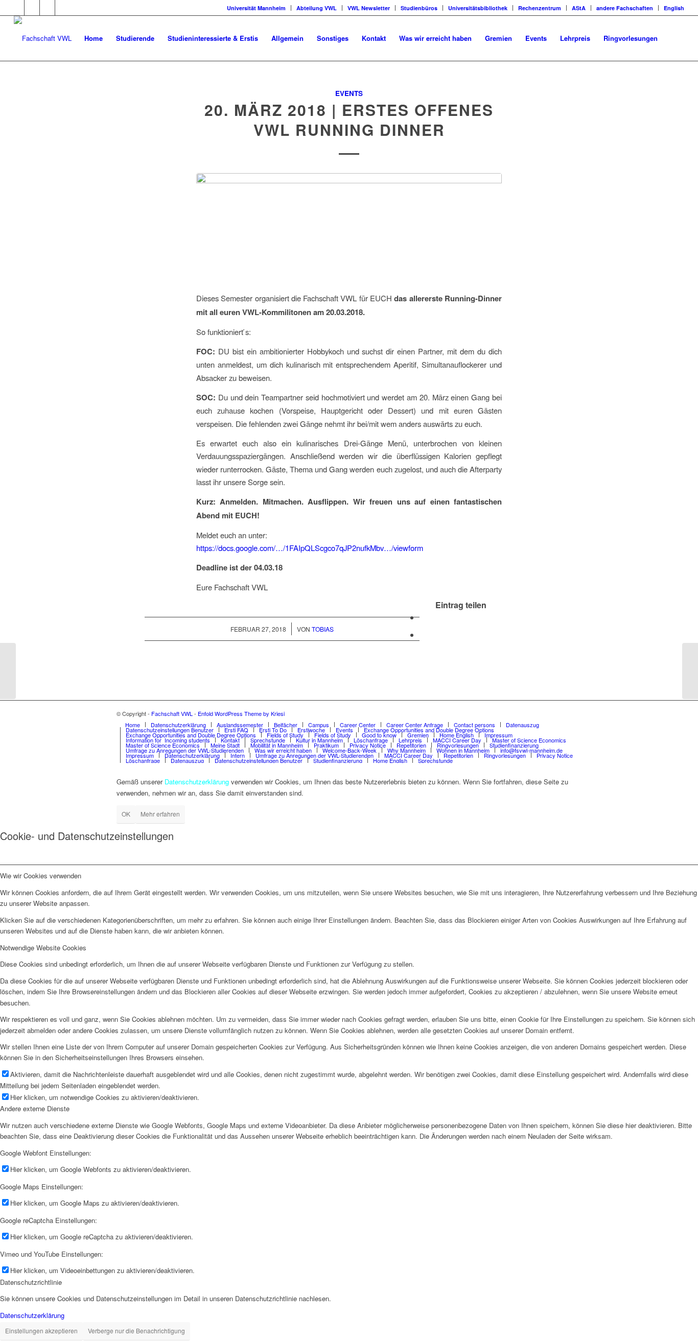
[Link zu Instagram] (47, 7)
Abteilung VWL (316, 8)
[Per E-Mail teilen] (423, 634)
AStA (579, 8)
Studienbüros (419, 8)
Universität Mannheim (256, 8)
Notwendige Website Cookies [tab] (43, 947)
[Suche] (674, 38)
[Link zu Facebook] (16, 7)
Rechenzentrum (539, 8)
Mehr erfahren (160, 813)
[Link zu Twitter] (32, 7)
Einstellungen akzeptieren (41, 1330)
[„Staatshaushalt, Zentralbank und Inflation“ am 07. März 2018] (690, 671)
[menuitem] (93, 38)
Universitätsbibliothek (477, 8)
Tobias (323, 629)
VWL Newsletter (368, 8)
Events (349, 93)
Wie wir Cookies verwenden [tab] (40, 875)
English (674, 8)
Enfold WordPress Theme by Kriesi (241, 713)
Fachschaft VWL (172, 713)
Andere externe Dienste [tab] (34, 1108)
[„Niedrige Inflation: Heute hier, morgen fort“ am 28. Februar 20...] (8, 671)
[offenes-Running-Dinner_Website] (349, 226)
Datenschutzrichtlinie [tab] (31, 1282)
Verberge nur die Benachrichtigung (136, 1330)
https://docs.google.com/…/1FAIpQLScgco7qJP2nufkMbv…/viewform (309, 547)
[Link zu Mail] (63, 7)
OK (126, 813)
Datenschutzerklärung (32, 1315)
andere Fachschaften (624, 8)
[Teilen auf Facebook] (423, 617)
